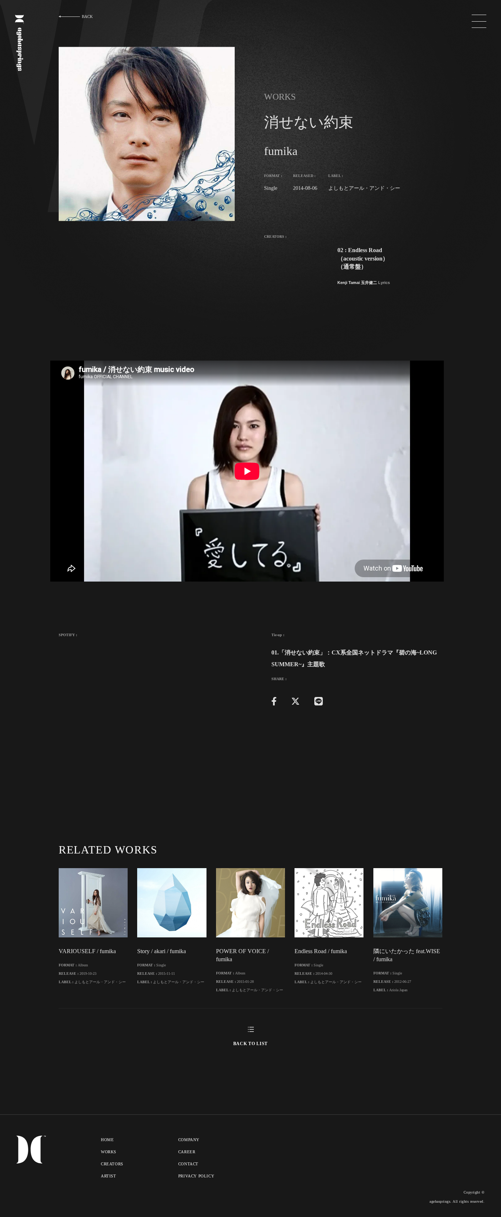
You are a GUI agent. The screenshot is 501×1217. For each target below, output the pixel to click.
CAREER (186, 1152)
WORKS (108, 1152)
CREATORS (112, 1164)
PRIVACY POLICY (196, 1176)
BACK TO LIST (250, 1043)
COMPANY (189, 1139)
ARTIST (108, 1176)
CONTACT (188, 1164)
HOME (107, 1139)
